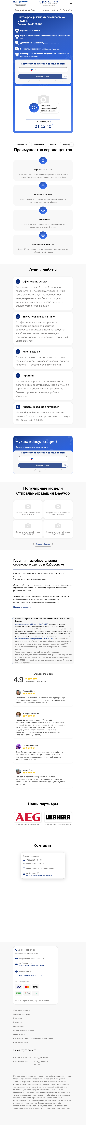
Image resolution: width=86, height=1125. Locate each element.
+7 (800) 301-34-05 (48, 1)
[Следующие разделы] (72, 144)
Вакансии (17, 1022)
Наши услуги (19, 1034)
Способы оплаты (20, 1042)
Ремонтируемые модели (23, 1030)
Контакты (17, 1018)
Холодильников (41, 1058)
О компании (18, 1026)
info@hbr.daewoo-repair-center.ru (40, 868)
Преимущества (21, 144)
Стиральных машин (22, 1058)
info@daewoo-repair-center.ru (31, 958)
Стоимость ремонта (21, 1010)
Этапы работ (39, 144)
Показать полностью (22, 607)
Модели (53, 144)
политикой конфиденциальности (59, 81)
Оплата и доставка (21, 1014)
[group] (27, 818)
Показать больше (43, 544)
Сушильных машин (21, 1062)
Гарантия (66, 144)
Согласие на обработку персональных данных (33, 1038)
